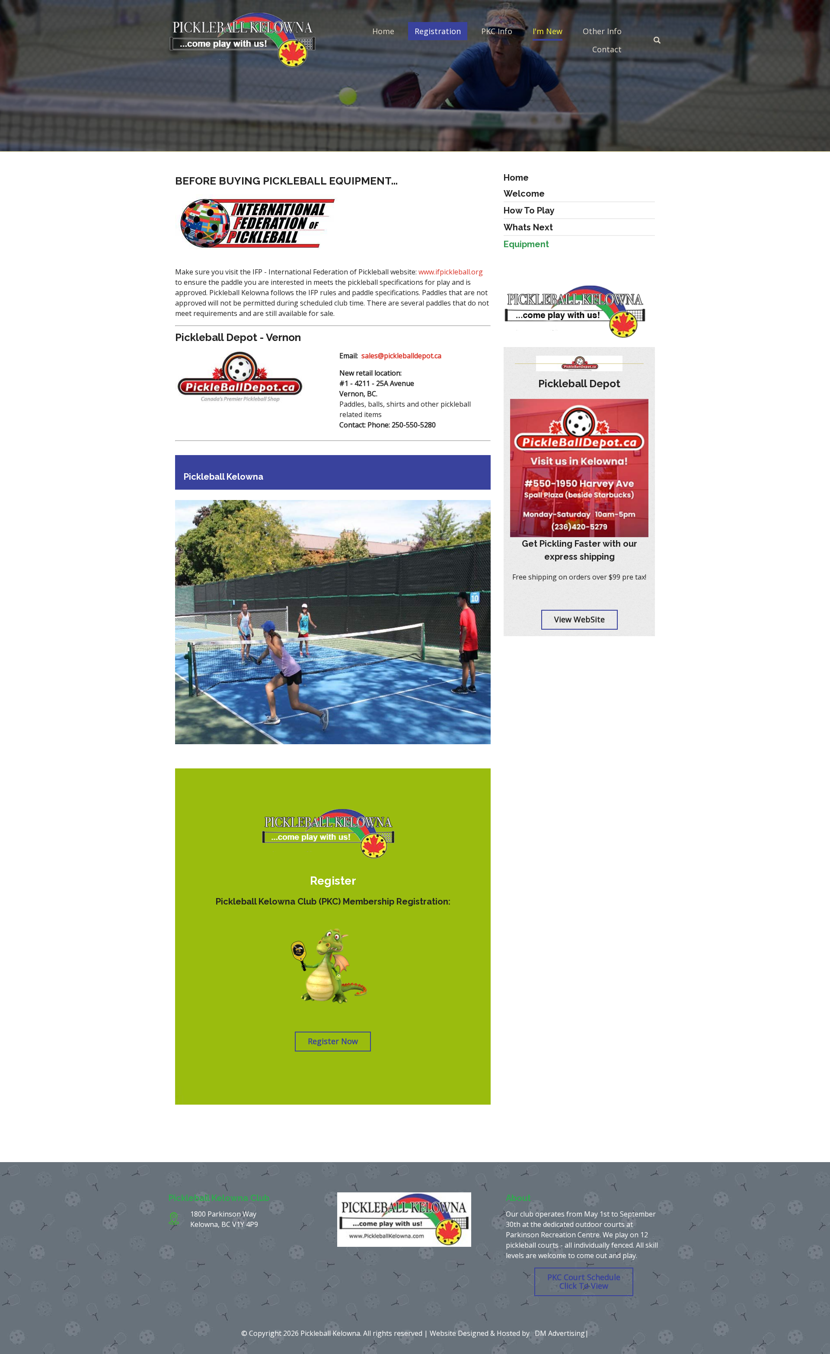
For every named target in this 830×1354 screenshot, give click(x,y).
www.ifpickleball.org (450, 272)
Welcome (524, 193)
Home (383, 31)
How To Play (529, 210)
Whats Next (528, 227)
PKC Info (496, 31)
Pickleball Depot (579, 383)
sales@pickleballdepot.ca (401, 355)
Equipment (526, 244)
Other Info (602, 31)
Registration (438, 31)
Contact (607, 49)
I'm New (547, 31)
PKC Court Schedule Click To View (583, 1281)
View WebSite (579, 619)
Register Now (333, 1041)
